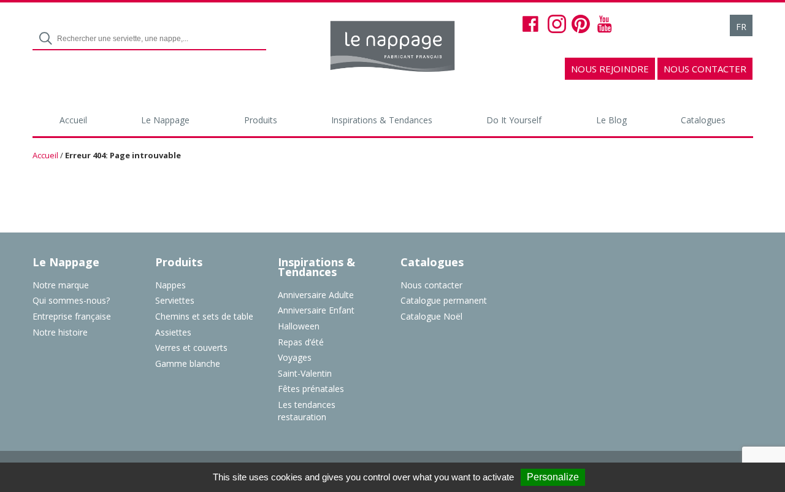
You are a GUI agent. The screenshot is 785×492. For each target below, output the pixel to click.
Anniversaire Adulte (316, 295)
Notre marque (61, 285)
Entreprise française (72, 316)
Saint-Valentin (305, 373)
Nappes (170, 285)
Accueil (73, 120)
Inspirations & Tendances (381, 120)
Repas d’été (301, 342)
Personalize (553, 477)
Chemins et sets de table (204, 316)
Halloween (299, 326)
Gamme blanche (187, 363)
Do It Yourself (514, 120)
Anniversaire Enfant (316, 310)
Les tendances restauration (306, 411)
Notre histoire (60, 332)
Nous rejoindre (610, 69)
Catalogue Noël (431, 316)
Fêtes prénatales (311, 388)
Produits (260, 120)
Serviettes (174, 300)
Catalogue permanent (443, 300)
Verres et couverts (191, 347)
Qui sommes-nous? (71, 300)
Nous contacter (705, 69)
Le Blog (611, 120)
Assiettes (173, 332)
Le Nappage (165, 120)
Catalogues (703, 120)
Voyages (295, 357)
